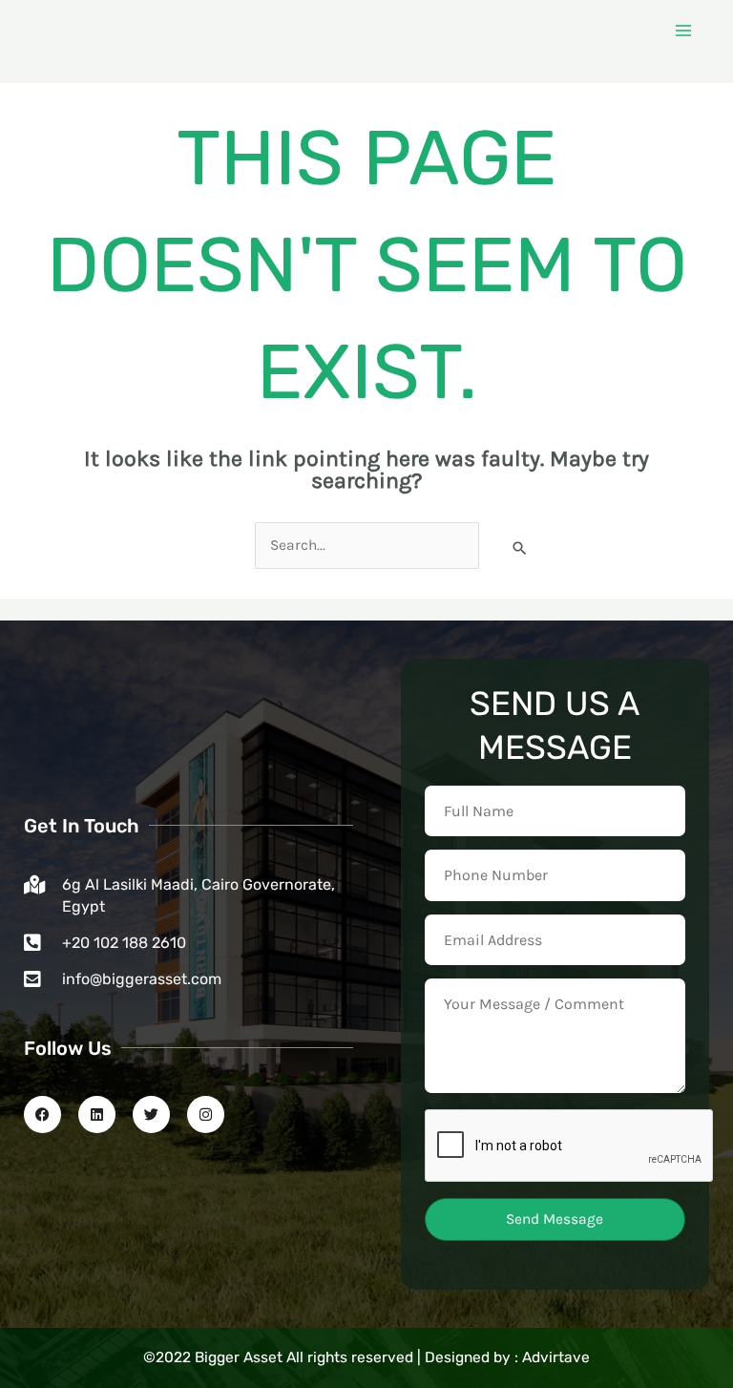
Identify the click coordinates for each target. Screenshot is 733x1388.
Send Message (554, 1219)
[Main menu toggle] (683, 30)
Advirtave (556, 1357)
